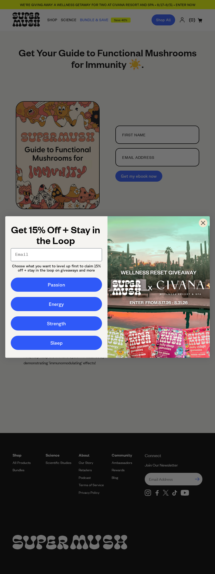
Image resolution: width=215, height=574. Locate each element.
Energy (56, 304)
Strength (56, 323)
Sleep (56, 342)
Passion (56, 284)
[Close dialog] (203, 223)
